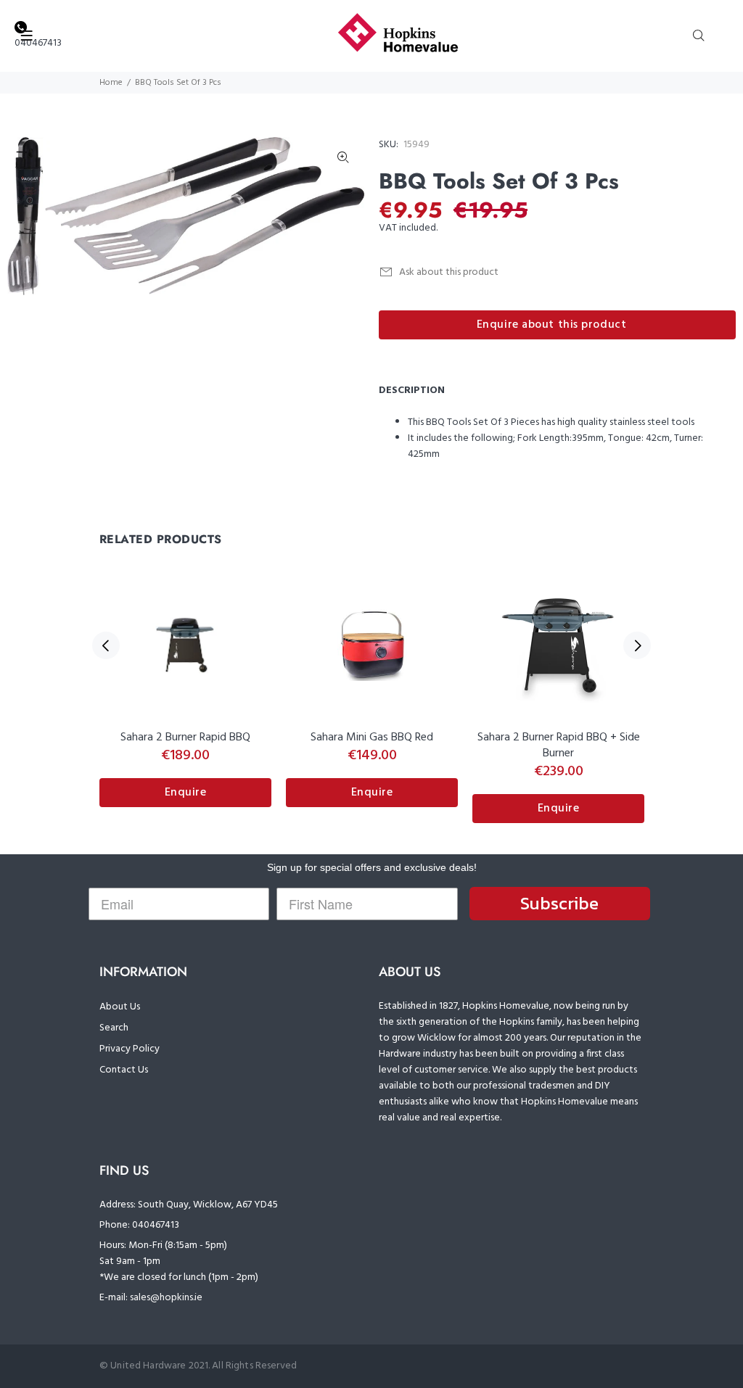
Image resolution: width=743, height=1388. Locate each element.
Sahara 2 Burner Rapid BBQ (185, 737)
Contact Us (123, 1070)
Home (111, 82)
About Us (119, 1007)
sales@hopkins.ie (166, 1297)
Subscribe (559, 903)
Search (113, 1028)
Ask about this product (448, 272)
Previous (106, 645)
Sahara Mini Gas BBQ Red (372, 737)
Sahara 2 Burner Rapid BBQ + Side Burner (558, 745)
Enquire (186, 792)
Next (637, 645)
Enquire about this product (552, 324)
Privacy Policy (129, 1049)
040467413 (38, 43)
